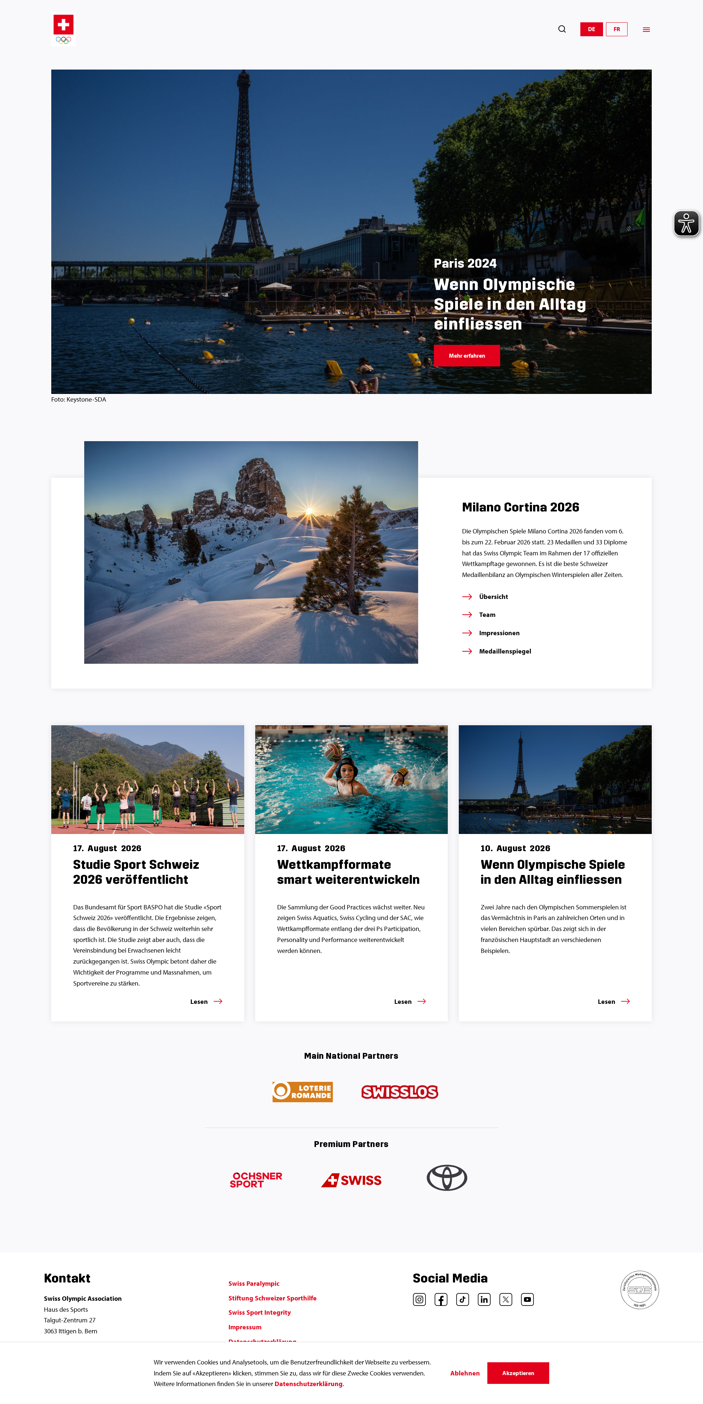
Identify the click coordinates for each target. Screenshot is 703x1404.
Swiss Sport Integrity (259, 1312)
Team (487, 614)
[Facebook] (438, 1296)
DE (591, 29)
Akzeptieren (518, 1373)
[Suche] (562, 29)
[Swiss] (351, 1181)
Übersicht (493, 596)
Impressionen (499, 633)
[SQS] (640, 1307)
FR (617, 29)
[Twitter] (503, 1296)
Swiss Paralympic (253, 1283)
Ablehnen (465, 1373)
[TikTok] (460, 1296)
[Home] (63, 29)
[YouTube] (524, 1296)
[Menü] (646, 29)
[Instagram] (416, 1296)
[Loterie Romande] (303, 1092)
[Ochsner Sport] (255, 1181)
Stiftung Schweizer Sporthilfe (272, 1298)
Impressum (244, 1327)
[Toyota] (448, 1181)
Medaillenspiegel (505, 651)
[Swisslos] (400, 1092)
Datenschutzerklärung (309, 1383)
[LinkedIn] (481, 1296)
